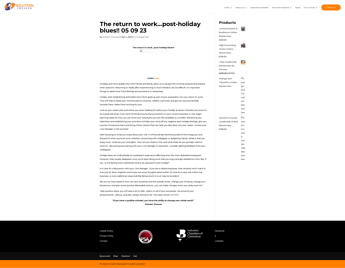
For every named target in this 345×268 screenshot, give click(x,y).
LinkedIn (219, 241)
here (156, 78)
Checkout (125, 256)
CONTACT (331, 7)
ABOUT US (240, 8)
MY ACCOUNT (309, 8)
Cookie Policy (106, 231)
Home (226, 8)
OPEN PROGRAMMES (259, 8)
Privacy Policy (106, 236)
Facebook (219, 231)
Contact (103, 241)
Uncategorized (141, 37)
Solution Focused (111, 37)
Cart (135, 256)
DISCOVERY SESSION (280, 8)
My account (105, 256)
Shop (115, 256)
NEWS (297, 8)
